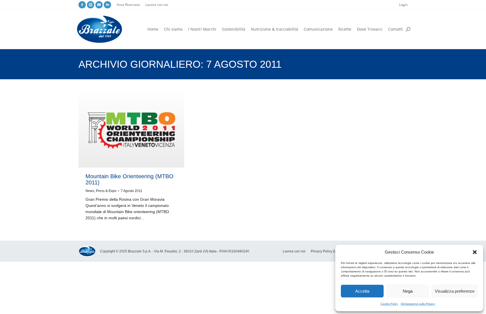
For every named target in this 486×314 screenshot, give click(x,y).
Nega (408, 291)
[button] (475, 252)
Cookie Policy (389, 303)
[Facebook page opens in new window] (82, 4)
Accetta (362, 291)
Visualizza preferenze (454, 291)
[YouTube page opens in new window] (99, 4)
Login (403, 4)
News (90, 191)
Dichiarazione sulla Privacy (418, 303)
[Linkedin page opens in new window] (107, 4)
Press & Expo (106, 191)
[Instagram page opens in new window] (90, 4)
